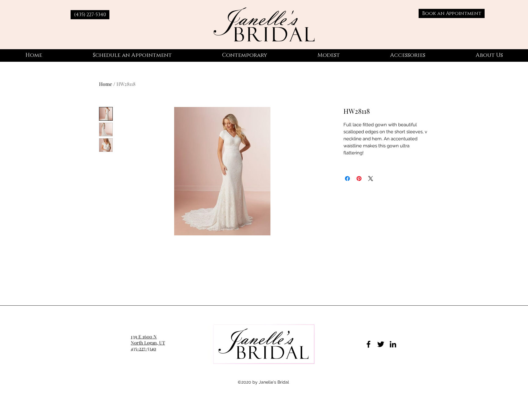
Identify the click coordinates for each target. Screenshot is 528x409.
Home (105, 84)
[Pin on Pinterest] (359, 178)
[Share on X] (370, 178)
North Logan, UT (148, 343)
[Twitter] (380, 344)
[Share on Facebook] (347, 178)
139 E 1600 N (144, 336)
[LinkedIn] (393, 344)
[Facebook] (368, 344)
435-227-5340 (143, 348)
